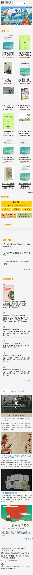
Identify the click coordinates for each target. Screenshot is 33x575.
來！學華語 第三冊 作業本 (12, 369)
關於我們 (4, 556)
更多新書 (30, 192)
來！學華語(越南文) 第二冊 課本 (14, 316)
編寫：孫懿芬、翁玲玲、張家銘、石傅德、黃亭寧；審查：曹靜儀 (16, 332)
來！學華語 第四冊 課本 (11, 329)
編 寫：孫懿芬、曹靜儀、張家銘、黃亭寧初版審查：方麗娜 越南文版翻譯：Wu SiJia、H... (16, 319)
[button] (3, 17)
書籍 (6, 209)
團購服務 (16, 202)
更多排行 (28, 380)
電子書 (16, 209)
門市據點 (5, 558)
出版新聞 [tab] (13, 391)
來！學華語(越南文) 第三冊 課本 (14, 302)
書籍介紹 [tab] (5, 391)
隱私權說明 (26, 556)
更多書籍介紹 (29, 539)
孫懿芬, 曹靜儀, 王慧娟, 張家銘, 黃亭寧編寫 (16, 346)
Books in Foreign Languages (16, 205)
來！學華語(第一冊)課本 (11, 343)
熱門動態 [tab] (21, 391)
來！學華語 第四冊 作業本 (12, 356)
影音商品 (26, 209)
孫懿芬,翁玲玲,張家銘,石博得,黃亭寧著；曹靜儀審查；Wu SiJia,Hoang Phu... (15, 305)
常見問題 (11, 556)
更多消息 (27, 269)
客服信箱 (12, 558)
